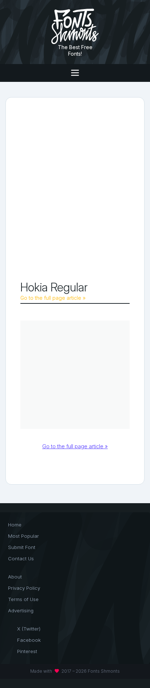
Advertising (20, 610)
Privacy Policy (24, 588)
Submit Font (21, 547)
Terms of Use (23, 599)
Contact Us (21, 558)
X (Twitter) (28, 629)
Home (14, 525)
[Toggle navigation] (75, 73)
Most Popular (23, 536)
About (15, 577)
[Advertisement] (75, 191)
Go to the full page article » (53, 298)
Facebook (29, 640)
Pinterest (27, 651)
